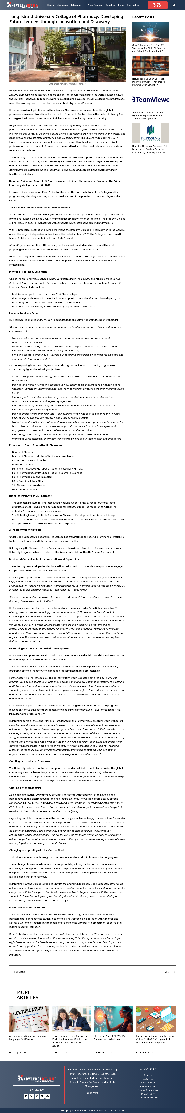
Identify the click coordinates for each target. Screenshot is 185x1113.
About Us (110, 4)
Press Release (95, 4)
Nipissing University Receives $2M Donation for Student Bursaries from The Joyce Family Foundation (149, 149)
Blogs (121, 4)
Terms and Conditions (147, 1098)
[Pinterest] (47, 1096)
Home (50, 4)
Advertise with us (148, 1086)
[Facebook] (26, 1096)
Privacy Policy (148, 1094)
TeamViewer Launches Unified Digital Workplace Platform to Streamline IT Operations (147, 115)
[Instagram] (37, 1096)
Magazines (62, 4)
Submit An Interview (148, 1090)
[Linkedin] (42, 1096)
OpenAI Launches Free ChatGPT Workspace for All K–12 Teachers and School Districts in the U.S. (149, 48)
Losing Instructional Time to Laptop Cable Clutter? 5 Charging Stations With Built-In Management (155, 1039)
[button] (174, 5)
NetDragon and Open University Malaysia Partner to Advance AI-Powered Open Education (149, 82)
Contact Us (133, 4)
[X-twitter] (31, 1096)
